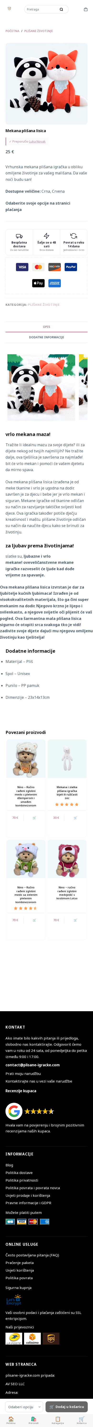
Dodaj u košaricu (70, 1406)
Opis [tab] (46, 327)
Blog (9, 1165)
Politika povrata (19, 1277)
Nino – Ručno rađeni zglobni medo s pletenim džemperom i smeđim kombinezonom (26, 796)
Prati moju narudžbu (23, 1073)
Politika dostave (19, 1172)
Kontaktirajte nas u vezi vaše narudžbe (38, 1081)
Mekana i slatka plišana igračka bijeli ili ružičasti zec (67, 792)
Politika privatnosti (21, 1180)
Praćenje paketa (19, 1262)
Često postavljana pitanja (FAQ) (32, 1255)
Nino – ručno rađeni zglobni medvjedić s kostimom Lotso (67, 893)
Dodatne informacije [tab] (46, 337)
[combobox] (41, 9)
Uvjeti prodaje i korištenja (27, 1195)
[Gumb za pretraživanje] (61, 9)
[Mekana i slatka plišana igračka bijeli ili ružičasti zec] (67, 758)
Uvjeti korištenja (19, 1270)
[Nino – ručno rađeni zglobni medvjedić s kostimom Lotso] (67, 859)
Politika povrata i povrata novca (32, 1187)
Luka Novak (37, 141)
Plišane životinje (44, 304)
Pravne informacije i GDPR (28, 1202)
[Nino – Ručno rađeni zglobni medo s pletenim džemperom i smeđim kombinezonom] (25, 758)
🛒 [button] (34, 818)
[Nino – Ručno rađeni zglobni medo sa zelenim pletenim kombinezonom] (25, 859)
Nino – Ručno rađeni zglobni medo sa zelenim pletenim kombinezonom (26, 895)
